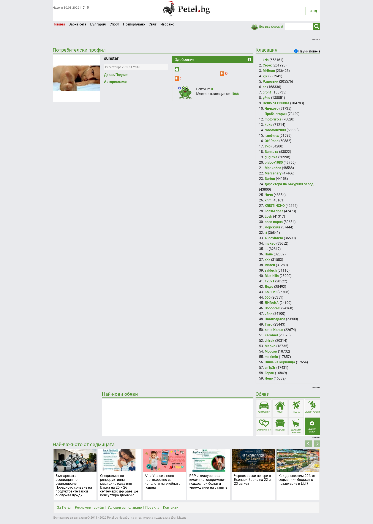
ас (264, 87)
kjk (265, 76)
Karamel (271, 335)
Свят (152, 24)
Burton (270, 179)
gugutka (271, 157)
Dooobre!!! (272, 308)
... (266, 249)
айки (268, 314)
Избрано (167, 24)
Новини (59, 24)
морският (272, 227)
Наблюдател (275, 319)
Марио (270, 346)
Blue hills (272, 276)
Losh (268, 216)
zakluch (271, 270)
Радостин (270, 81)
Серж (267, 65)
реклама (316, 39)
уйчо (266, 98)
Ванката (271, 152)
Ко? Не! (271, 292)
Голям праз (274, 211)
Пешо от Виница (276, 103)
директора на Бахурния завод (289, 184)
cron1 (267, 92)
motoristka (273, 119)
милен (270, 265)
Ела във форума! (271, 26)
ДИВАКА (272, 303)
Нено (269, 378)
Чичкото (271, 108)
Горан (269, 373)
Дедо (269, 287)
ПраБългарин (276, 114)
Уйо (267, 146)
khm (268, 200)
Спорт (114, 24)
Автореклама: (115, 82)
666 (267, 297)
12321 (269, 281)
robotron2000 (275, 130)
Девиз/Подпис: (116, 75)
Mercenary (273, 173)
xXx (267, 260)
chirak (269, 341)
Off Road (271, 141)
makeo (270, 243)
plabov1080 (274, 162)
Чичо (269, 195)
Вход (313, 11)
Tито (268, 324)
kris (266, 60)
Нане (269, 254)
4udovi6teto (274, 238)
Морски (271, 351)
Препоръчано (134, 24)
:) (266, 233)
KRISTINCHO (275, 206)
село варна (274, 222)
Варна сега (77, 24)
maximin (271, 357)
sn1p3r (270, 368)
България (98, 24)
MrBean (269, 71)
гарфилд (272, 135)
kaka (268, 125)
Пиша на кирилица (280, 362)
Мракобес (273, 168)
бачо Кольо (274, 330)
